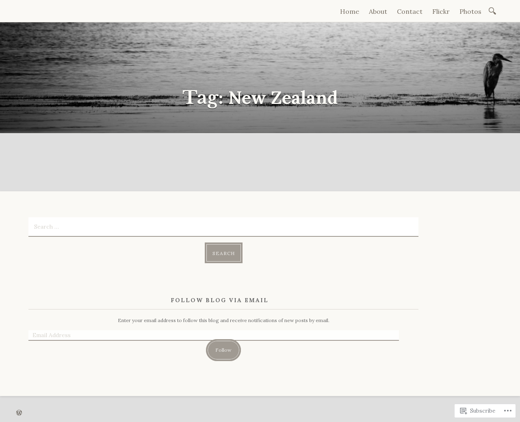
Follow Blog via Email (220, 300)
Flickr (441, 11)
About (378, 11)
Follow (223, 350)
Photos (470, 11)
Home (349, 11)
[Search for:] (494, 10)
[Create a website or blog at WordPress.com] (19, 413)
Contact (409, 11)
